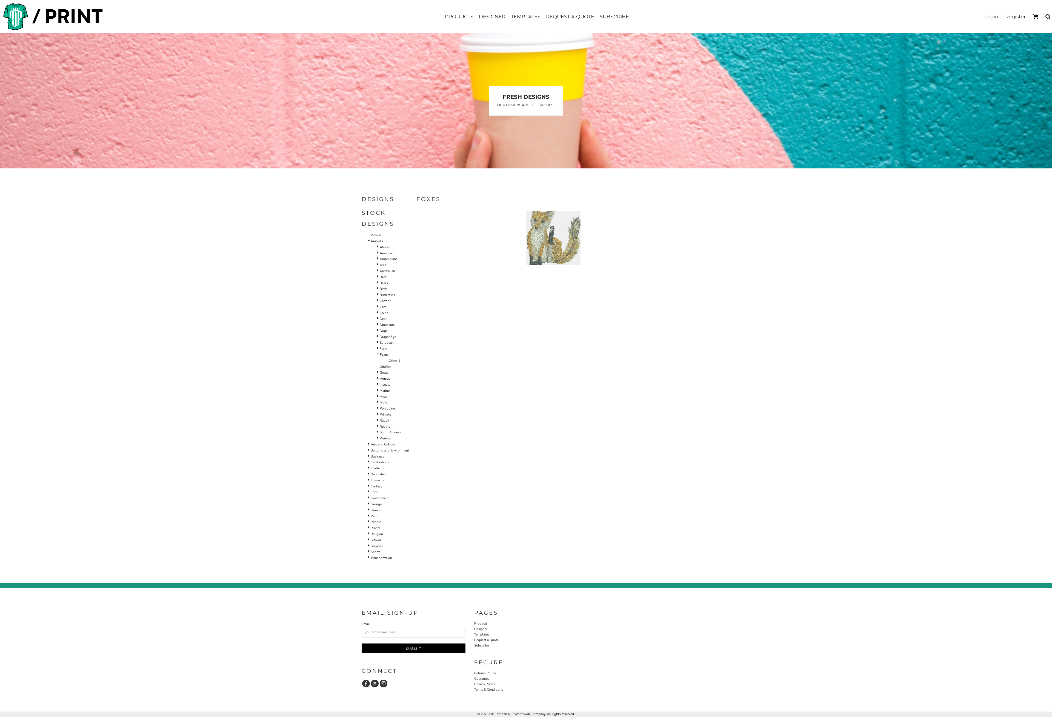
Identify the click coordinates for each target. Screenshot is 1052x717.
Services (377, 546)
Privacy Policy (484, 684)
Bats (383, 277)
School (376, 540)
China (384, 313)
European (387, 342)
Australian (387, 271)
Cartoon (385, 301)
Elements (377, 480)
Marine (385, 390)
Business (377, 456)
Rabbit (384, 420)
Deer (383, 319)
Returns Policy (485, 673)
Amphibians (389, 259)
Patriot (376, 516)
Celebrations (380, 462)
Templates (481, 634)
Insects (385, 384)
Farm (383, 348)
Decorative (378, 474)
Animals (377, 241)
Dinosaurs (387, 325)
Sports (375, 552)
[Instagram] (383, 683)
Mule (383, 402)
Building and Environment (390, 450)
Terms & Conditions (488, 689)
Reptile (385, 426)
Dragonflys (388, 337)
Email (366, 624)
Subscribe (481, 645)
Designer (480, 629)
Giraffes (385, 367)
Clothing (377, 468)
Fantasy (376, 486)
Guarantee (481, 678)
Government (380, 498)
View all (377, 235)
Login (991, 17)
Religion (377, 534)
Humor (376, 510)
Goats (384, 372)
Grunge (376, 504)
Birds (383, 289)
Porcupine (387, 408)
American (387, 253)
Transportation (381, 558)
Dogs (384, 331)
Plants (375, 528)
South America (390, 432)
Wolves (385, 438)
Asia (383, 265)
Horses (385, 378)
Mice (383, 396)
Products (481, 623)
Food (374, 492)
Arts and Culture (383, 444)
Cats (383, 307)
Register (1015, 17)
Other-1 (394, 361)
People (376, 522)
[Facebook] (366, 683)
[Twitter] (375, 683)
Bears (384, 283)
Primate (385, 414)
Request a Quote (486, 640)
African (385, 247)
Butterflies (387, 295)
